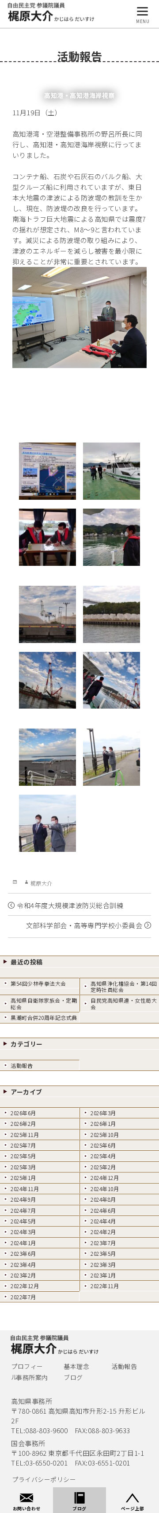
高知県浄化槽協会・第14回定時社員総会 (124, 986)
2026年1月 (103, 1123)
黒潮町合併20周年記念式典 (44, 1017)
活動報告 (22, 1065)
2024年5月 (23, 1221)
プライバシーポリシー (44, 1479)
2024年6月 (103, 1210)
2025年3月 (23, 1167)
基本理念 (76, 1366)
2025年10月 (105, 1134)
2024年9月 (23, 1199)
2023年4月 (23, 1264)
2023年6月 (23, 1253)
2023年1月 (103, 1275)
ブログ (73, 1377)
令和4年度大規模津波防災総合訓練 (70, 905)
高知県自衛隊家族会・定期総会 (44, 1003)
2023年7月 (103, 1242)
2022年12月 (25, 1286)
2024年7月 (23, 1210)
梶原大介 (41, 883)
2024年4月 (103, 1221)
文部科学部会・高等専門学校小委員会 (84, 925)
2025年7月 (23, 1145)
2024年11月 (25, 1188)
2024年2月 (103, 1231)
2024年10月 (105, 1188)
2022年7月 (23, 1297)
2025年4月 (103, 1156)
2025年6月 (103, 1145)
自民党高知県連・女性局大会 (124, 1003)
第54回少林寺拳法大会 (38, 983)
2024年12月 (105, 1177)
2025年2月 (103, 1167)
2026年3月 (103, 1113)
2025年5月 (23, 1156)
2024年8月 (103, 1199)
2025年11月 (25, 1134)
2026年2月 (23, 1123)
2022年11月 (105, 1286)
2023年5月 (103, 1253)
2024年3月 (23, 1231)
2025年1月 (23, 1177)
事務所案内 (32, 1377)
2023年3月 (103, 1264)
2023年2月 (23, 1275)
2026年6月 (23, 1113)
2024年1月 (23, 1242)
